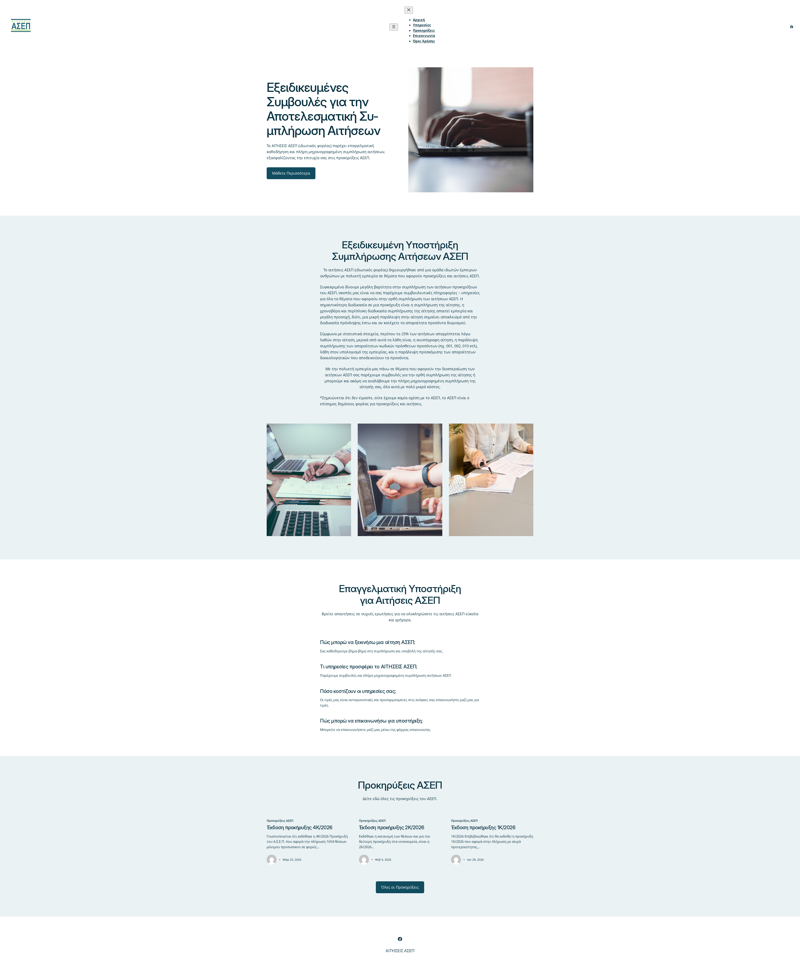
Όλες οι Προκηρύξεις (400, 887)
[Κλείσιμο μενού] (409, 10)
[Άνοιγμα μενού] (394, 27)
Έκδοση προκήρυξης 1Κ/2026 (483, 827)
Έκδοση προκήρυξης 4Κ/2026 (299, 827)
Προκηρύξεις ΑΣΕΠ (280, 821)
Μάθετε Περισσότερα (291, 173)
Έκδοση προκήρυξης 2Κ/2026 (391, 827)
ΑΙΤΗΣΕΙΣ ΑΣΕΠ (400, 950)
